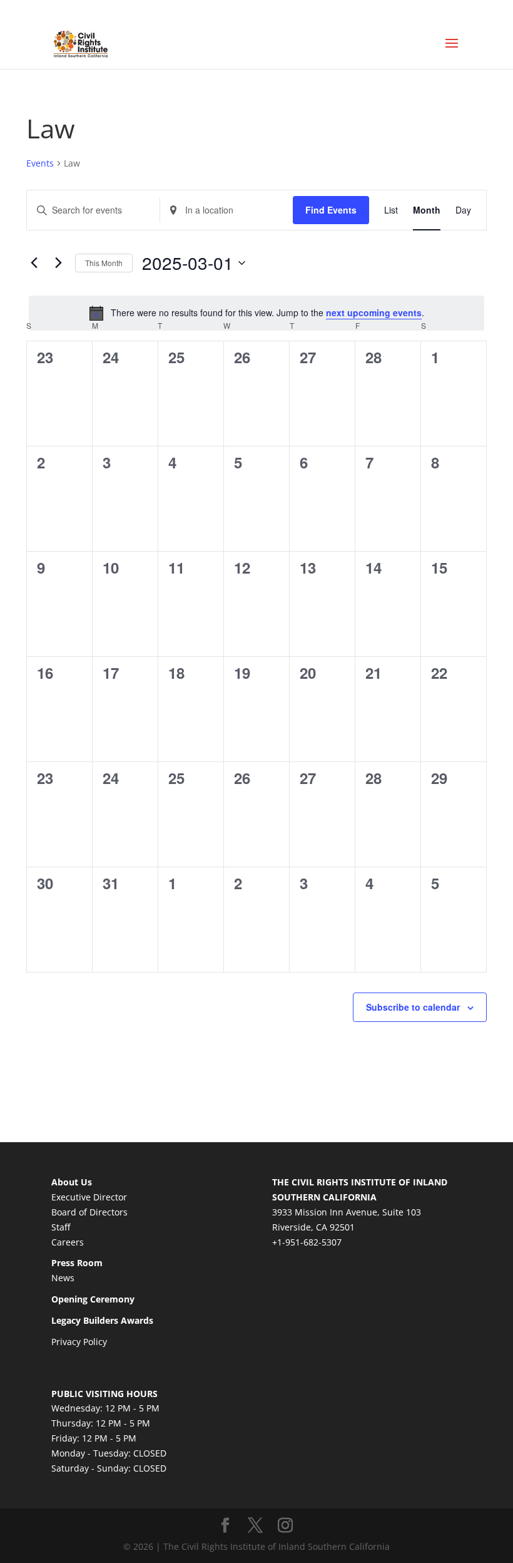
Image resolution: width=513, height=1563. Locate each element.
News (62, 1278)
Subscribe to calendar (413, 1007)
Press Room (77, 1263)
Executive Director (89, 1197)
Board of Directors (89, 1212)
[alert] (256, 313)
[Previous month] (33, 263)
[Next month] (58, 263)
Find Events (331, 210)
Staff (60, 1227)
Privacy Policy (79, 1342)
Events (40, 163)
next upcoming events (374, 312)
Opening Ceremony (93, 1299)
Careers (67, 1242)
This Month (104, 262)
